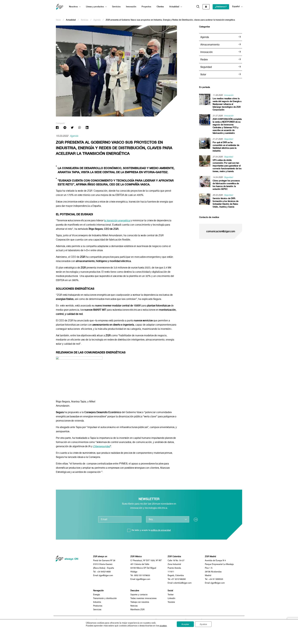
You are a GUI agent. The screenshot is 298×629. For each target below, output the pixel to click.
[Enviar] (197, 519)
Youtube (171, 602)
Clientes (160, 6)
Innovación (131, 6)
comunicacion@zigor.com (220, 231)
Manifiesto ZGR (137, 609)
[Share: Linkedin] (87, 128)
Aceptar (185, 624)
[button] (197, 7)
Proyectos (146, 6)
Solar (203, 74)
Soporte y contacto (138, 594)
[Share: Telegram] (64, 128)
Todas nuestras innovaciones (143, 598)
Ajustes (203, 624)
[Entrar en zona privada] (206, 6)
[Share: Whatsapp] (79, 128)
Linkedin (171, 598)
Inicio (58, 20)
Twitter (171, 594)
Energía (96, 594)
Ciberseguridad (101, 446)
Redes (204, 59)
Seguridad (206, 66)
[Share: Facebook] (57, 128)
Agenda (97, 20)
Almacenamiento (209, 44)
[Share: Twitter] (72, 128)
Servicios (116, 6)
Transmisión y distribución (105, 598)
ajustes (163, 625)
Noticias (84, 20)
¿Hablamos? (221, 6)
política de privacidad (161, 530)
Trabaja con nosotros (139, 602)
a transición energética (117, 220)
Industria (97, 602)
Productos (97, 606)
